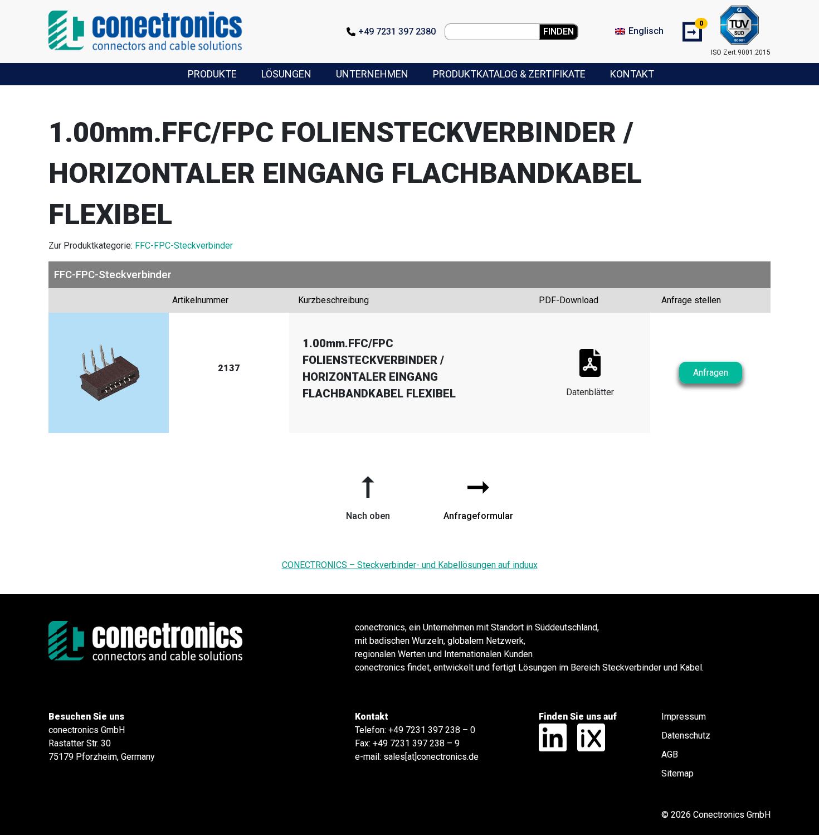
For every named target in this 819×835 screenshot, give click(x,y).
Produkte (212, 74)
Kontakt (632, 74)
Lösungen (286, 74)
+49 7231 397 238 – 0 (431, 730)
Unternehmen (372, 74)
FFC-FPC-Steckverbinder (184, 245)
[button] (368, 494)
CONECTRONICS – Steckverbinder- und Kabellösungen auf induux (410, 565)
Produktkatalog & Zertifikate (509, 74)
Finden (558, 31)
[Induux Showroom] (587, 736)
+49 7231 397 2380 (397, 31)
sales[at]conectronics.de (431, 756)
